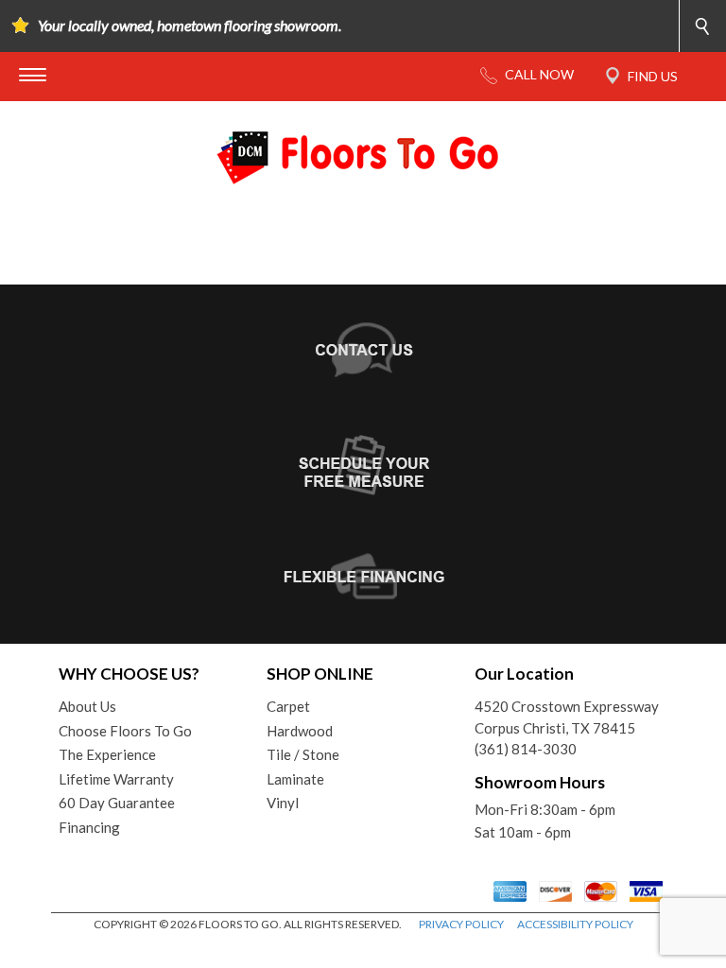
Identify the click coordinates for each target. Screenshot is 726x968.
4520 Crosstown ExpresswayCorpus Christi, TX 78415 (567, 717)
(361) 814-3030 (526, 748)
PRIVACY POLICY (461, 924)
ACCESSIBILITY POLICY (575, 924)
